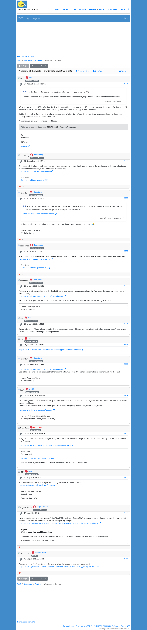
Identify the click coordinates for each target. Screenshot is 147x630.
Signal (57, 9)
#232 (126, 344)
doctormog (38, 155)
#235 (126, 433)
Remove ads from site (26, 56)
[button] (28, 18)
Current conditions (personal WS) (34, 180)
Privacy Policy (68, 626)
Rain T (122, 9)
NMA (30, 471)
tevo (30, 318)
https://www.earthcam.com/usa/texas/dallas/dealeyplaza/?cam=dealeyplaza (50, 349)
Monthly (82, 9)
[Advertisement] (73, 38)
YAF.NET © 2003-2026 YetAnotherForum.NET (112, 626)
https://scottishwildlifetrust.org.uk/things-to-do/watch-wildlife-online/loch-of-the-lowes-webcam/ (59, 523)
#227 (126, 161)
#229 (126, 251)
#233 (126, 364)
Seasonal (93, 9)
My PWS (24, 146)
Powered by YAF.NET (84, 626)
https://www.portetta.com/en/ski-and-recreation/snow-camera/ (45, 445)
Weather (38, 61)
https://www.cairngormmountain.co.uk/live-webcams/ (41, 296)
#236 (126, 477)
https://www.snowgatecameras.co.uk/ (35, 259)
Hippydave (37, 192)
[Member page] (129, 9)
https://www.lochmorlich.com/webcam (35, 171)
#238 (126, 558)
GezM (31, 389)
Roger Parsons (42, 506)
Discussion (28, 61)
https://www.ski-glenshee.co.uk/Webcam (36, 410)
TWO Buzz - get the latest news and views (38, 458)
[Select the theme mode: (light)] (125, 18)
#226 (126, 83)
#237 (126, 513)
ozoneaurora (40, 552)
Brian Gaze (37, 427)
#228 (126, 198)
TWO (21, 18)
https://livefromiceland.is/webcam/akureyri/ (37, 485)
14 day (73, 9)
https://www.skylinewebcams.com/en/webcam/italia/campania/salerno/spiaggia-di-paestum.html (59, 566)
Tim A (31, 77)
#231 (126, 324)
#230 (126, 286)
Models (102, 9)
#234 (126, 395)
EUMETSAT (112, 9)
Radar (65, 9)
